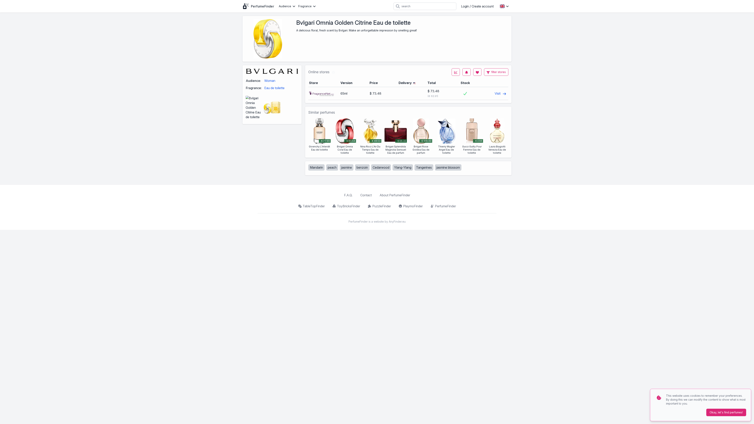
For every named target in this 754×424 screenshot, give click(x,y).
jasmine (346, 167)
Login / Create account (477, 6)
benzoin (362, 167)
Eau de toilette (274, 88)
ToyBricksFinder (348, 206)
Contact (366, 195)
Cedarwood (381, 167)
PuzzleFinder (381, 206)
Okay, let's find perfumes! (726, 412)
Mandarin (316, 167)
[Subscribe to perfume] (466, 72)
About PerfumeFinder (395, 195)
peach (332, 167)
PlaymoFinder (413, 206)
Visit (498, 93)
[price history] (456, 72)
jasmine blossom (448, 167)
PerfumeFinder (445, 206)
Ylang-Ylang (402, 167)
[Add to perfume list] (477, 72)
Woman (269, 81)
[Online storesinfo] (333, 72)
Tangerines (424, 167)
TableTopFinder (314, 206)
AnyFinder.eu (397, 221)
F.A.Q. (348, 195)
